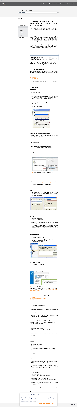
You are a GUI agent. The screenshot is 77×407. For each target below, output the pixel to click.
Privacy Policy (35, 401)
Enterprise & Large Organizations (62, 3)
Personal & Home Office (41, 3)
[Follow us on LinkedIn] (71, 404)
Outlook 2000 (32, 76)
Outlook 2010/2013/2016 (34, 78)
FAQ (24, 18)
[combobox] (37, 12)
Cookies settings (40, 403)
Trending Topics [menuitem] (21, 23)
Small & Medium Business (51, 3)
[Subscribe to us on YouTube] (75, 404)
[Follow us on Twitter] (74, 404)
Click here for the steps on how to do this (48, 182)
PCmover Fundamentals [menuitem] (23, 33)
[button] (27, 22)
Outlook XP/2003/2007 (33, 77)
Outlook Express (32, 297)
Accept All (46, 403)
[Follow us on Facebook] (72, 404)
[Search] (58, 12)
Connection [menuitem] (21, 30)
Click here (31, 172)
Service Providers (71, 3)
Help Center (20, 18)
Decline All (53, 403)
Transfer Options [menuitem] (21, 40)
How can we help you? (25, 11)
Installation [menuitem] (21, 35)
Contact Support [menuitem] (21, 37)
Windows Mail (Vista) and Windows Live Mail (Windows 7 (39, 75)
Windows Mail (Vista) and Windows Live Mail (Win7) (38, 298)
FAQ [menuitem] (19, 27)
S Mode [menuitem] (21, 28)
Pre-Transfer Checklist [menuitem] (22, 25)
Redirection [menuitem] (21, 32)
